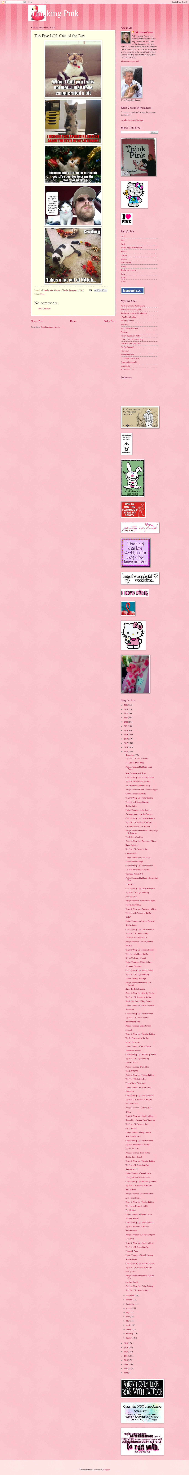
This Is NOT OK (131, 1070)
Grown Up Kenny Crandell (135, 958)
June (128, 1316)
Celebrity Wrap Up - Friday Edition (139, 797)
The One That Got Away (134, 762)
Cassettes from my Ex (129, 362)
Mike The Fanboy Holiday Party (137, 785)
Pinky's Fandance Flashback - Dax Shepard (138, 983)
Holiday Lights (131, 1259)
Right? (128, 917)
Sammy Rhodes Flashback (135, 793)
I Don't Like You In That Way (132, 339)
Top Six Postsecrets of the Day (137, 1038)
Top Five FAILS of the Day (135, 1079)
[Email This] (95, 290)
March (129, 1329)
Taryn (123, 274)
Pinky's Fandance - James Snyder (138, 1025)
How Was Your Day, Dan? (131, 343)
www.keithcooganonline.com (132, 120)
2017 (126, 743)
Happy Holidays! (132, 845)
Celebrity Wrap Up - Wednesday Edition (140, 841)
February (130, 1333)
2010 (126, 1360)
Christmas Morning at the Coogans (138, 814)
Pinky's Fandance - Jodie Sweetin (138, 810)
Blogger (106, 1469)
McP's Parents (126, 262)
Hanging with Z (131, 1169)
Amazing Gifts (131, 896)
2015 (126, 751)
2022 (126, 721)
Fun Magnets (130, 1210)
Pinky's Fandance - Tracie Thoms (138, 1046)
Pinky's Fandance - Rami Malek (137, 1152)
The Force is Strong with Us (136, 937)
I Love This (129, 884)
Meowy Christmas (132, 1042)
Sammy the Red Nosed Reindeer (137, 1177)
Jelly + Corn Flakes (132, 1197)
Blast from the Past (132, 1136)
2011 (126, 1356)
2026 (126, 705)
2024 (126, 713)
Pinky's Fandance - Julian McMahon (139, 1193)
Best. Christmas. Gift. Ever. (135, 773)
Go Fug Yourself (127, 347)
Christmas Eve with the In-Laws (137, 826)
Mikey (123, 266)
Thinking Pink (55, 12)
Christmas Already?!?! (134, 873)
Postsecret (125, 324)
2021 (126, 726)
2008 (126, 1368)
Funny (42, 294)
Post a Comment (44, 308)
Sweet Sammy (131, 1128)
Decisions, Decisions (133, 966)
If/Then (128, 1111)
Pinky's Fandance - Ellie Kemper (138, 857)
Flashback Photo (131, 1251)
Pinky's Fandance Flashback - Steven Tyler (139, 1276)
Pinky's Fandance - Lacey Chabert (138, 1087)
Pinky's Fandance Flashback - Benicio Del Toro (141, 879)
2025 (126, 709)
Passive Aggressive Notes (130, 335)
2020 (126, 730)
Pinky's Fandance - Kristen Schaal (138, 962)
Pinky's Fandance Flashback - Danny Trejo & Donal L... (141, 831)
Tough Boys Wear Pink (134, 837)
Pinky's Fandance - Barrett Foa (137, 1066)
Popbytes (124, 332)
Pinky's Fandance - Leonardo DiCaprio (140, 900)
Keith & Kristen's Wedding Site (133, 305)
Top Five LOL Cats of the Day (136, 758)
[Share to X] (100, 290)
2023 (126, 717)
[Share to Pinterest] (106, 290)
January (129, 1337)
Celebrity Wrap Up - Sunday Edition (139, 970)
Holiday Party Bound (133, 1157)
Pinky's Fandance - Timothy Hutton (139, 941)
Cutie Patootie (130, 853)
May (128, 1320)
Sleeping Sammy (132, 1218)
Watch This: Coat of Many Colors (138, 1001)
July (128, 1312)
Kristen (123, 251)
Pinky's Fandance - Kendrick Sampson (140, 1234)
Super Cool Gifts (131, 1148)
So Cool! (128, 1030)
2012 (126, 1351)
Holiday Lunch (131, 925)
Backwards (129, 1009)
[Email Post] (90, 290)
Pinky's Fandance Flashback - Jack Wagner (138, 767)
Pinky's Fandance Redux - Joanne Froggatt (141, 789)
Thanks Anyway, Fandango (135, 978)
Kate (122, 240)
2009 (126, 1364)
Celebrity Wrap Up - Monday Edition (139, 949)
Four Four (125, 350)
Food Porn (129, 1091)
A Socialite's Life (127, 369)
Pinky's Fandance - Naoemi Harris (138, 1214)
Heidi (123, 236)
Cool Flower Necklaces (130, 358)
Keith (123, 243)
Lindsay (124, 255)
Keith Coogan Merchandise (131, 247)
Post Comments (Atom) (50, 327)
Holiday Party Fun (132, 1021)
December (130, 755)
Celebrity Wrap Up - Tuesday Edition (139, 929)
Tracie (123, 281)
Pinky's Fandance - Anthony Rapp (138, 1107)
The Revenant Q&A (133, 904)
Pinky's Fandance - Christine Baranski (140, 921)
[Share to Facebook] (103, 290)
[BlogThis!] (98, 290)
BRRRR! (128, 945)
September (130, 1304)
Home (73, 321)
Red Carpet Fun (131, 1103)
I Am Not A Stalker (128, 317)
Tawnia (123, 277)
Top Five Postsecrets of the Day (137, 781)
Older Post (109, 321)
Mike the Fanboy (127, 320)
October (129, 1299)
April (128, 1325)
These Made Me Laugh (134, 861)
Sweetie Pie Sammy (133, 1050)
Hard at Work (130, 1189)
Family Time (130, 1271)
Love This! (129, 1238)
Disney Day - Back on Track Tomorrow (140, 1120)
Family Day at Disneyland (135, 1083)
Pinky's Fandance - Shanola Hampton (139, 1005)
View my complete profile (131, 61)
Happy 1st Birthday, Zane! (135, 989)
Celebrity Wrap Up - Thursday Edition (140, 818)
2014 (126, 1343)
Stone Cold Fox (131, 1062)
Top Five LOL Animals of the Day (138, 822)
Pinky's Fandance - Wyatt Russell (138, 1173)
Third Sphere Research (129, 328)
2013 (126, 1347)
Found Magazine (127, 354)
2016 (126, 747)
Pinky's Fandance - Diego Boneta (138, 1132)
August (129, 1308)
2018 (126, 738)
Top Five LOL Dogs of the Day (137, 802)
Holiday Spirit (131, 806)
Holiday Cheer (131, 1230)
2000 (126, 1372)
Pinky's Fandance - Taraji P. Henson (139, 1255)
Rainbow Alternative (129, 270)
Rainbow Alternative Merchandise (134, 313)
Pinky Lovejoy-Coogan (143, 32)
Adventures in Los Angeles (131, 309)
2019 (126, 734)
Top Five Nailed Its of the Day (137, 954)
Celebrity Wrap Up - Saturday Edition (140, 777)
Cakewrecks (125, 366)
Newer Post (37, 321)
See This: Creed (131, 1282)
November (130, 1295)
